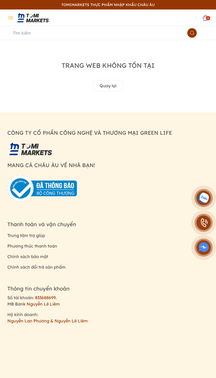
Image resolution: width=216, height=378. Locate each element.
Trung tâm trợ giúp (26, 235)
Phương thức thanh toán (32, 246)
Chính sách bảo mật (27, 256)
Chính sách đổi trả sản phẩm (36, 267)
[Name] (192, 33)
